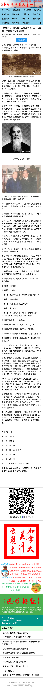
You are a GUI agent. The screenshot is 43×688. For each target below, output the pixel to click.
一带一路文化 (8, 671)
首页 (8, 10)
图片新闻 (15, 14)
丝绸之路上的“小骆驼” (11, 658)
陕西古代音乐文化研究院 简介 (14, 662)
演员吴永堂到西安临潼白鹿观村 (15, 633)
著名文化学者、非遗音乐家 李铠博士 (17, 666)
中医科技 (26, 23)
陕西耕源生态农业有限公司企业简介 (17, 637)
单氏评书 (15, 19)
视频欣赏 (27, 10)
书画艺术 (36, 14)
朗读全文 (22, 40)
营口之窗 (26, 19)
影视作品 (37, 10)
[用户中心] (40, 23)
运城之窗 (26, 14)
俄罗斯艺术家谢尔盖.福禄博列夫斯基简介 (19, 653)
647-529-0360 (7, 623)
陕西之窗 (15, 23)
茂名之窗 (36, 19)
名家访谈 (5, 14)
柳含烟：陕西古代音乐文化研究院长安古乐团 (20, 675)
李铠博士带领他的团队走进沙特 (15, 649)
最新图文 (16, 10)
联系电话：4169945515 (25, 612)
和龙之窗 (5, 23)
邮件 (16, 623)
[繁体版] (24, 1)
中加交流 (5, 19)
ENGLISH (30, 1)
